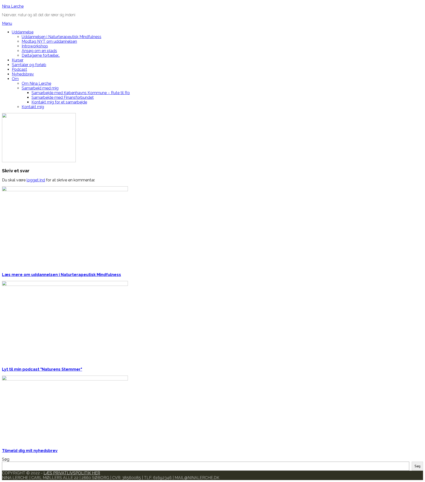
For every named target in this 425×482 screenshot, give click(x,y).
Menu (7, 23)
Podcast (19, 69)
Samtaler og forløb (29, 64)
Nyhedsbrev (23, 74)
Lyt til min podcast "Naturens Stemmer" (42, 369)
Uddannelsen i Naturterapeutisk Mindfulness (61, 36)
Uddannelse (22, 32)
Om (15, 78)
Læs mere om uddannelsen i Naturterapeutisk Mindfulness (61, 274)
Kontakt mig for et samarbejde (59, 102)
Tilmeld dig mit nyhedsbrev (30, 450)
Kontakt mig (33, 106)
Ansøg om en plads (39, 50)
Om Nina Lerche (36, 83)
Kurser (17, 60)
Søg (5, 459)
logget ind (36, 180)
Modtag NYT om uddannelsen (49, 41)
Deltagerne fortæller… (41, 55)
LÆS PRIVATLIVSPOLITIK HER (72, 473)
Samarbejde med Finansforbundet (62, 97)
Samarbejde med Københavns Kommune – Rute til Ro (80, 92)
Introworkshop (35, 46)
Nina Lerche (13, 6)
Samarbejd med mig (40, 88)
